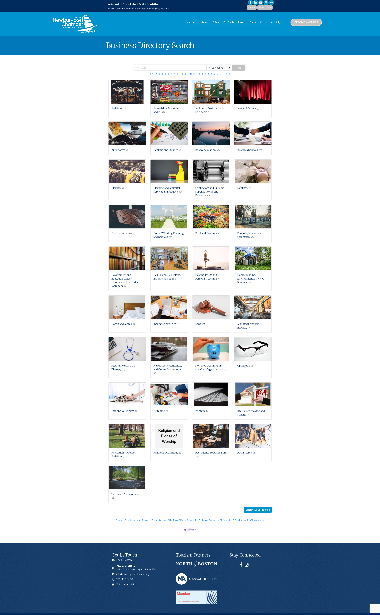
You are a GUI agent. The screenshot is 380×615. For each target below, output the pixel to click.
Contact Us (266, 22)
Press (253, 22)
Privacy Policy (129, 4)
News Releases (143, 520)
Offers (216, 22)
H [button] (177, 74)
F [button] (171, 74)
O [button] (197, 74)
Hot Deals (173, 520)
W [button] (220, 74)
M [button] (191, 74)
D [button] (165, 74)
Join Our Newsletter (148, 4)
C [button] (162, 74)
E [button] (168, 74)
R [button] (205, 74)
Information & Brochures (233, 520)
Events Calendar (159, 520)
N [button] (194, 74)
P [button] (199, 74)
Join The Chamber (255, 520)
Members (192, 22)
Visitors (205, 22)
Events (242, 22)
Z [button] (229, 74)
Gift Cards (228, 22)
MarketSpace (186, 520)
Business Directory (125, 520)
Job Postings (201, 520)
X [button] (223, 74)
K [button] (185, 74)
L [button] (187, 74)
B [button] (159, 74)
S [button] (208, 74)
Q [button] (202, 74)
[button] (258, 510)
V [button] (217, 74)
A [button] (156, 74)
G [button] (174, 74)
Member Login (113, 4)
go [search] (239, 67)
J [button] (182, 74)
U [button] (214, 74)
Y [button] (226, 74)
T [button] (211, 74)
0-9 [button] (151, 74)
